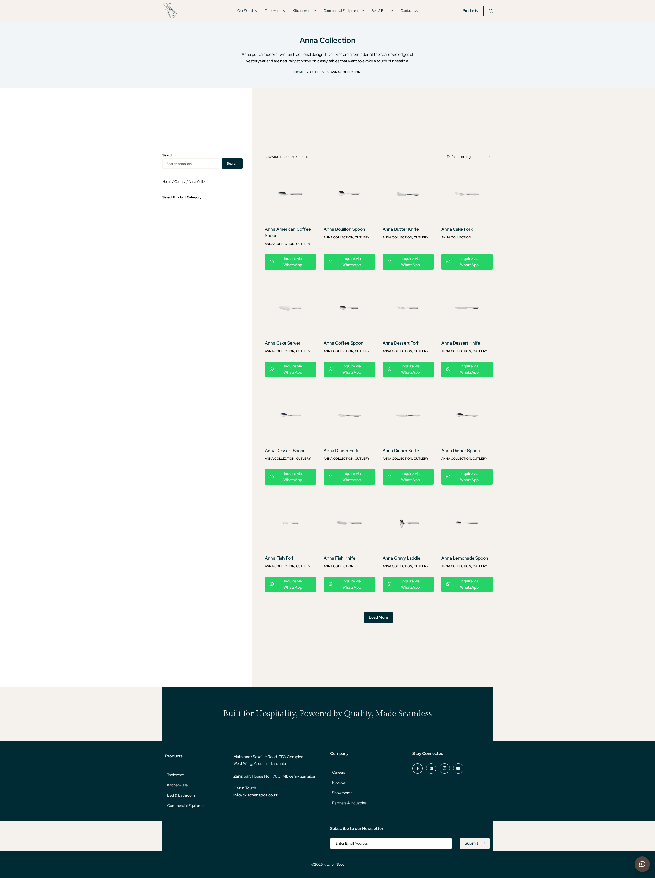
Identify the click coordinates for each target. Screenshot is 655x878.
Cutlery (303, 244)
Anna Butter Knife (401, 229)
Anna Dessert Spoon (285, 450)
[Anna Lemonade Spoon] (467, 523)
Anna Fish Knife (339, 558)
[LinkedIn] (431, 768)
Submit (471, 843)
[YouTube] (458, 768)
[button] (642, 864)
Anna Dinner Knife (401, 450)
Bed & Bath (380, 10)
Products (470, 10)
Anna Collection (279, 244)
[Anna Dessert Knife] (467, 308)
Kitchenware (302, 10)
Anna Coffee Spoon (343, 343)
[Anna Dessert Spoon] (290, 415)
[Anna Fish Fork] (290, 523)
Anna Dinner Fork (341, 450)
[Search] (491, 11)
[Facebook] (417, 768)
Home (166, 181)
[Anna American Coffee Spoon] (290, 194)
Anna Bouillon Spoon (344, 229)
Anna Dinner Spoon (460, 450)
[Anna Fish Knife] (349, 523)
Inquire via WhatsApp (292, 261)
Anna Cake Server (282, 343)
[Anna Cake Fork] (467, 194)
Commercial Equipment (341, 10)
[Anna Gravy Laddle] (408, 523)
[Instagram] (445, 768)
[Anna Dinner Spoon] (467, 415)
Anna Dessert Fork (401, 343)
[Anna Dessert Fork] (408, 308)
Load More (378, 617)
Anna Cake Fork (457, 229)
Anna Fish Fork (279, 558)
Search (232, 163)
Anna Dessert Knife (460, 343)
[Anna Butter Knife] (408, 194)
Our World (245, 10)
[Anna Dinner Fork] (349, 415)
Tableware (272, 10)
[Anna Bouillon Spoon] (349, 194)
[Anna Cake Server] (290, 308)
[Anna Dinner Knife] (408, 415)
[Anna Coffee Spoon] (349, 308)
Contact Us (409, 10)
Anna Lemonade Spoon (464, 558)
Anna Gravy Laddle (401, 558)
